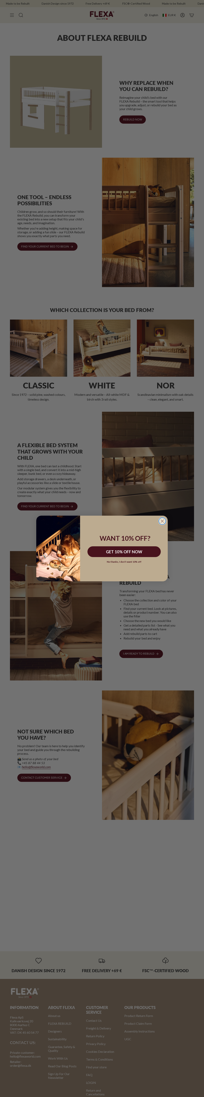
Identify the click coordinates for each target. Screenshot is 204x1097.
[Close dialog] (162, 521)
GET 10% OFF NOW (124, 551)
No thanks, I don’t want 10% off (124, 561)
